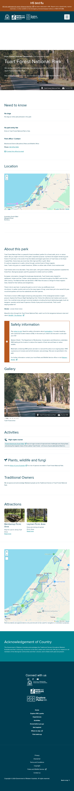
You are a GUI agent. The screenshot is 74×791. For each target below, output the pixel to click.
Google (67, 209)
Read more (7, 534)
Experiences (37, 717)
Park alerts (36, 734)
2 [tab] (7, 418)
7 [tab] (16, 418)
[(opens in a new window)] (7, 19)
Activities (37, 720)
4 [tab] (11, 418)
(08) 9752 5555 (14, 147)
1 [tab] (5, 418)
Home (6, 56)
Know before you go (37, 724)
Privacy (37, 755)
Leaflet (57, 209)
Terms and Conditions (37, 762)
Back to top (64, 780)
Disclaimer (37, 759)
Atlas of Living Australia (17, 466)
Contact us (37, 773)
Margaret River (27, 56)
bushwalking (49, 331)
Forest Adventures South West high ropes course (19, 420)
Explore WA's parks (37, 713)
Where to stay (36, 731)
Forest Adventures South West (14, 444)
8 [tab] (18, 418)
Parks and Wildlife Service (35, 769)
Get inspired (37, 727)
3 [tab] (9, 418)
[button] (6, 176)
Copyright (37, 766)
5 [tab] (12, 418)
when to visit (18, 331)
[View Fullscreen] (6, 558)
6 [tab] (14, 418)
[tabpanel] (37, 395)
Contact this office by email (15, 151)
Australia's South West (15, 56)
